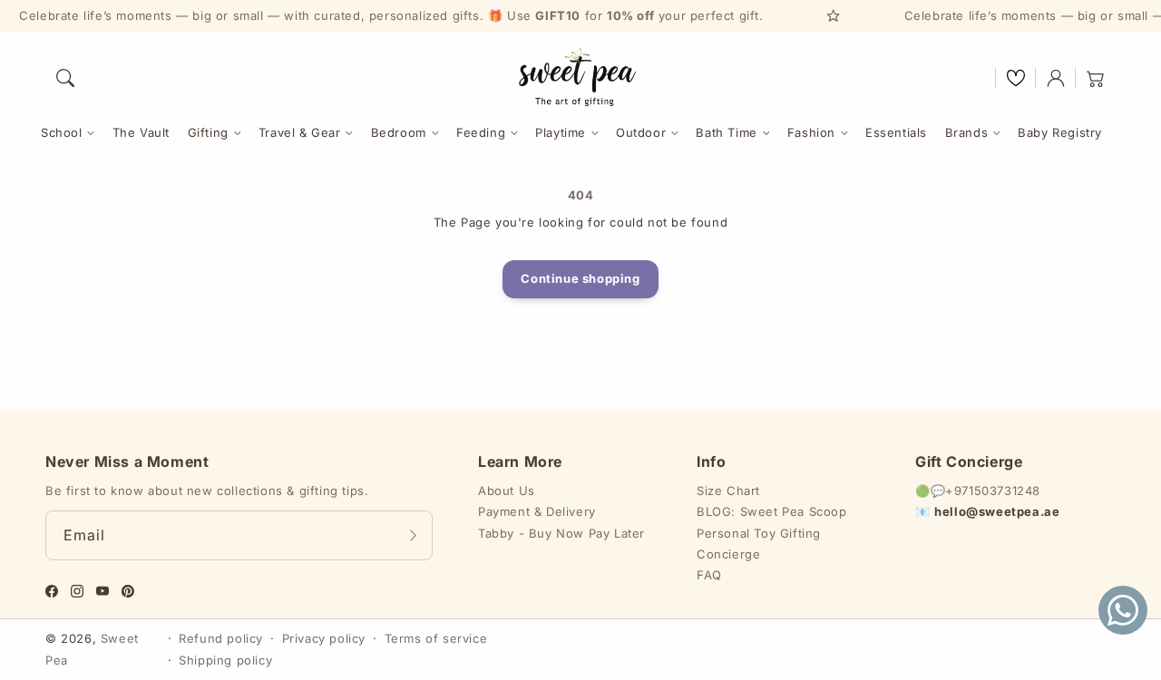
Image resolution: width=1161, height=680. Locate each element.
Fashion (811, 132)
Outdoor (641, 132)
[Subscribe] (413, 534)
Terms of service (436, 638)
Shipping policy (225, 660)
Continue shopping (580, 278)
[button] (65, 78)
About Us (506, 490)
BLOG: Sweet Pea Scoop (772, 511)
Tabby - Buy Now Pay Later (561, 533)
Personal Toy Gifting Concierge (759, 543)
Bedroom (398, 132)
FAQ (709, 575)
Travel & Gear (300, 132)
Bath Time (726, 132)
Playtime (560, 132)
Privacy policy (324, 638)
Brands (967, 132)
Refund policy (221, 638)
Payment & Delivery (537, 511)
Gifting (208, 132)
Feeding (480, 132)
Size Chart (728, 490)
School (62, 132)
